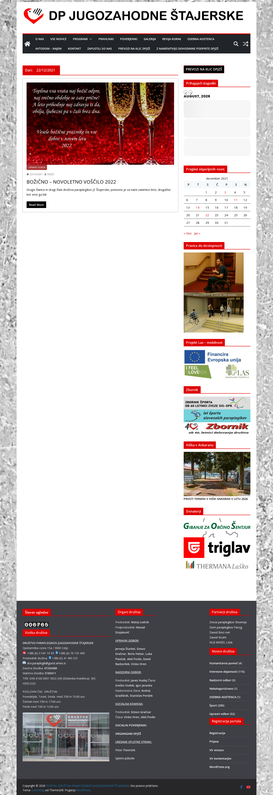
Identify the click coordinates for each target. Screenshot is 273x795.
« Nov (188, 233)
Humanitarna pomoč (223, 663)
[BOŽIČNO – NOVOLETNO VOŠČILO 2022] (100, 123)
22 (207, 215)
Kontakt (74, 48)
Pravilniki (106, 39)
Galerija (150, 39)
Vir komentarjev (220, 758)
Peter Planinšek (125, 750)
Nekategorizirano (221, 688)
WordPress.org (219, 767)
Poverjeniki (128, 39)
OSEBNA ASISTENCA (200, 39)
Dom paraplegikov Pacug (225, 627)
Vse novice (58, 39)
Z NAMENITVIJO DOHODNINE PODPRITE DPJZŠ (187, 48)
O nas (39, 39)
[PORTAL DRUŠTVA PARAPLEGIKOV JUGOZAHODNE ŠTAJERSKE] (27, 44)
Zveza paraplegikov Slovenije (228, 622)
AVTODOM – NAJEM (48, 48)
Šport (213, 705)
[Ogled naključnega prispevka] (245, 44)
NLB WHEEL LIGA (220, 642)
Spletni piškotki (125, 758)
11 (236, 200)
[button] (90, 39)
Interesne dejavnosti (223, 671)
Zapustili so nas (99, 48)
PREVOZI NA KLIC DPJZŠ (134, 48)
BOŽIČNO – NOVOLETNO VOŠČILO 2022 (71, 181)
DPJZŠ (50, 174)
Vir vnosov (216, 750)
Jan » (197, 233)
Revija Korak (171, 39)
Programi (80, 39)
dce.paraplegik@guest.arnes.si (46, 663)
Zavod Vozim (217, 637)
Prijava (214, 741)
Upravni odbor (36, 167)
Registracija (217, 733)
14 (197, 207)
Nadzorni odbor (220, 680)
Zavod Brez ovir (219, 632)
